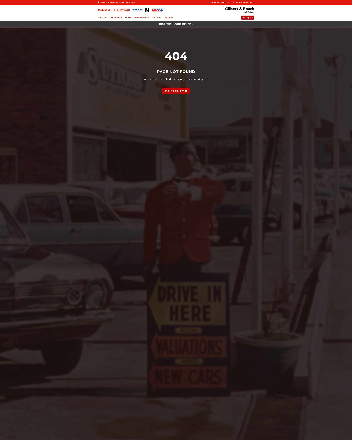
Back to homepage (176, 91)
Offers (128, 17)
